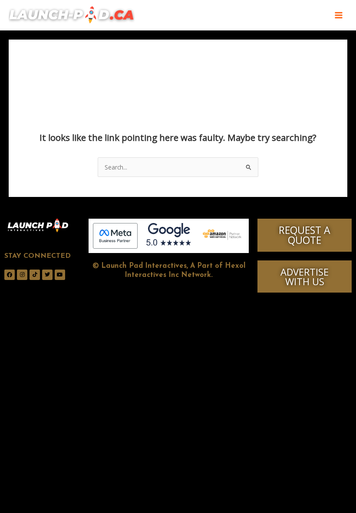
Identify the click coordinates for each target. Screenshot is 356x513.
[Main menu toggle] (339, 15)
